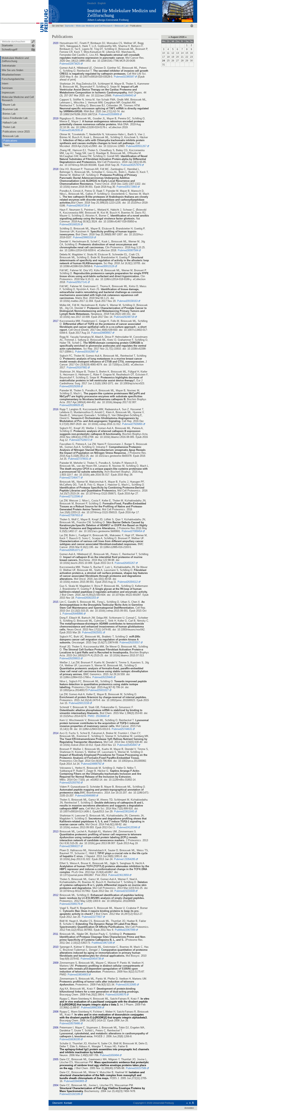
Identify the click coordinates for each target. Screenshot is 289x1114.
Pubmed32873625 (70, 63)
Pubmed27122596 (70, 496)
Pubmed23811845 (124, 811)
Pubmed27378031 (78, 458)
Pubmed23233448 (124, 890)
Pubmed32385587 (124, 76)
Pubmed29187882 (77, 367)
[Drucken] (191, 25)
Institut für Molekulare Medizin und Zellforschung (121, 13)
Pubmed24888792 (91, 763)
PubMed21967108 (102, 942)
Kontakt (68, 1103)
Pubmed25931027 (98, 690)
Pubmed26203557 (130, 642)
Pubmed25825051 (92, 632)
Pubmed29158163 (127, 301)
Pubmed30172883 (126, 186)
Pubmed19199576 (116, 994)
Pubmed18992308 (91, 1007)
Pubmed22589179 (70, 903)
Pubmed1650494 (109, 1055)
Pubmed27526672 (79, 439)
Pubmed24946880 (85, 795)
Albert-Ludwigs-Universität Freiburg (108, 19)
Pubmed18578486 (70, 1023)
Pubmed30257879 (131, 164)
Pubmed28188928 (70, 405)
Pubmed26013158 (79, 703)
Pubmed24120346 (127, 827)
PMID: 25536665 (97, 716)
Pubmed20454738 (91, 958)
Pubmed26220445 (102, 677)
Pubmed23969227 (70, 846)
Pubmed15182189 (70, 1094)
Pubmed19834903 (78, 974)
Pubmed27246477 (70, 477)
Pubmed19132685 (126, 984)
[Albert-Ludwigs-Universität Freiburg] (42, 19)
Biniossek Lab (121, 26)
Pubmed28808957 (101, 332)
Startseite (69, 26)
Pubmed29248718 (124, 316)
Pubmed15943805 (74, 1081)
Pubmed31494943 (123, 95)
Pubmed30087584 (128, 250)
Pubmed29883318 (82, 237)
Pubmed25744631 (122, 729)
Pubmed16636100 (70, 1039)
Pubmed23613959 (118, 875)
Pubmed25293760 (70, 782)
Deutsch (91, 3)
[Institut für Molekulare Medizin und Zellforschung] (177, 11)
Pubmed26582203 (85, 597)
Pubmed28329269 (70, 386)
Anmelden (189, 1108)
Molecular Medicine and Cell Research (94, 26)
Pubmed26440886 (73, 613)
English (102, 3)
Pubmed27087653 (70, 515)
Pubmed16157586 (136, 1068)
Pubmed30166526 (70, 224)
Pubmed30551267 (136, 146)
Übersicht (57, 1103)
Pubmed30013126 (104, 266)
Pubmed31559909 (109, 114)
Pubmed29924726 (77, 205)
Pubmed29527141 (77, 282)
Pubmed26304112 (128, 581)
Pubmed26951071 (70, 550)
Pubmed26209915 (70, 658)
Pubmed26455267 (125, 563)
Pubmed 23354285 (124, 859)
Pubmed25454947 (127, 744)
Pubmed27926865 (132, 424)
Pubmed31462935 (70, 130)
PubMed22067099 (125, 929)
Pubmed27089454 (132, 531)
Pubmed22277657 (92, 916)
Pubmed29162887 (85, 351)
